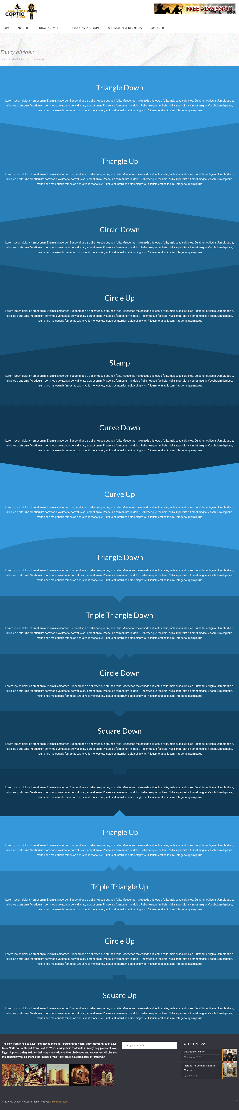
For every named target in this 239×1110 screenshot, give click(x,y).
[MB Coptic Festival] (21, 11)
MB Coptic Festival (59, 1101)
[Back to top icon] (236, 1100)
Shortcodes (18, 59)
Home (3, 59)
